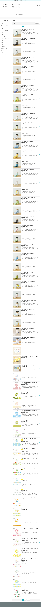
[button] (37, 5)
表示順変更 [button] (37, 23)
